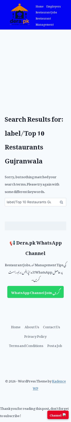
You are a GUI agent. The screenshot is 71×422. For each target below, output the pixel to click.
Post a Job (54, 345)
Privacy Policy (35, 335)
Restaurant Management (45, 21)
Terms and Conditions (26, 345)
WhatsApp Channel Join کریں (35, 292)
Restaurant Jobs (46, 12)
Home (40, 6)
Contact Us (51, 326)
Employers (53, 6)
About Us (32, 326)
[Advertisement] (35, 67)
